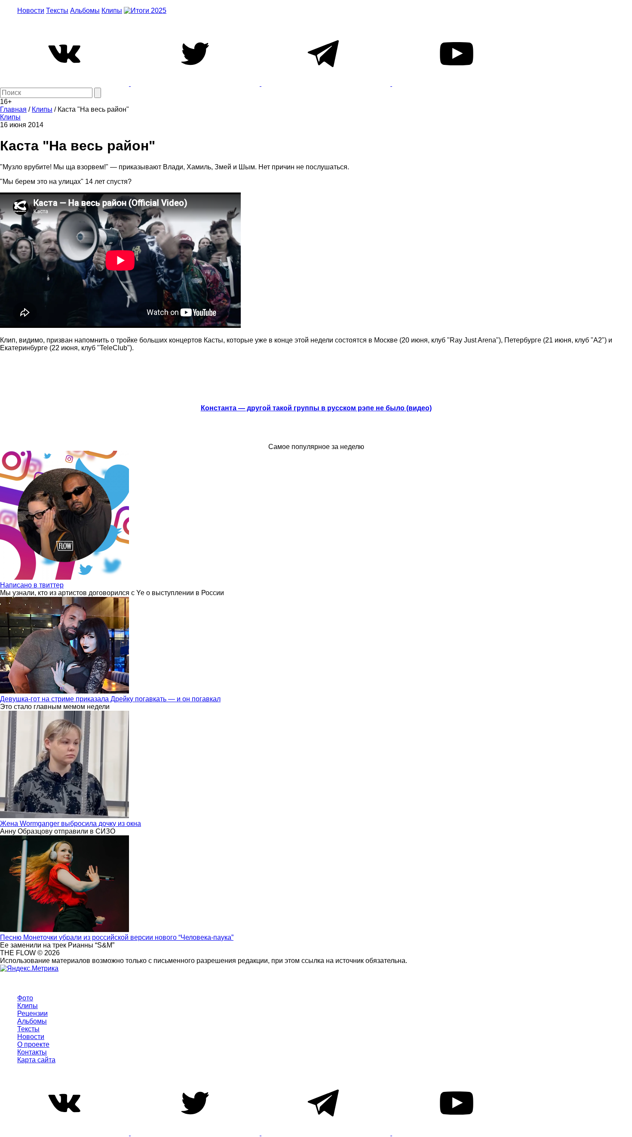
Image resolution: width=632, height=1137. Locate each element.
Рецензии (32, 1013)
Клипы (111, 10)
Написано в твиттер (32, 585)
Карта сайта (36, 1060)
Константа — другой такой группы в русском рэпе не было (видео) (316, 408)
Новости (30, 10)
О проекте (33, 1044)
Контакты (32, 1052)
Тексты (57, 10)
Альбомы (85, 10)
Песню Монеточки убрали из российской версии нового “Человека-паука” (116, 937)
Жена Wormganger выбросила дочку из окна (70, 823)
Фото (25, 998)
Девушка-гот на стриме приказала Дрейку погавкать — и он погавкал (110, 699)
